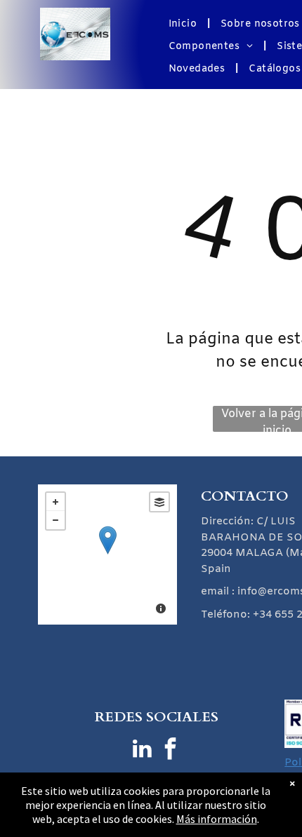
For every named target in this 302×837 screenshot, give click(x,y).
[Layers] (159, 502)
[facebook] (170, 750)
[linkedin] (142, 750)
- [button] (55, 520)
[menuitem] (184, 24)
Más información (216, 819)
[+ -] (107, 554)
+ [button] (55, 502)
